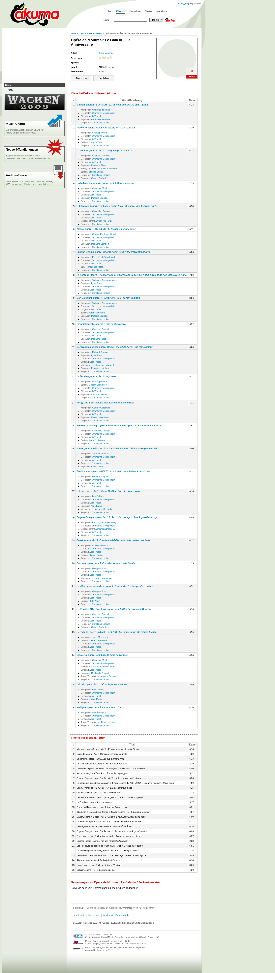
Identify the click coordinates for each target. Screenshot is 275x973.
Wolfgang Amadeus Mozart (105, 280)
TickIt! (192, 76)
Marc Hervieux (108, 722)
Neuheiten (135, 11)
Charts (148, 11)
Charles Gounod (100, 545)
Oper (82, 33)
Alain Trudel (95, 116)
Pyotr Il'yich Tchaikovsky (104, 257)
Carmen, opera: (106, 563)
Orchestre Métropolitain (103, 113)
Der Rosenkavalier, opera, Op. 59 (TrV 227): (114, 347)
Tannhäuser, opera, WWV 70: (113, 471)
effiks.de (80, 915)
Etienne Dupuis (96, 172)
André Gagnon (99, 712)
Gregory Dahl (95, 142)
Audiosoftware (16, 175)
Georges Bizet (99, 568)
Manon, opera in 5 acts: (117, 448)
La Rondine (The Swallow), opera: (114, 609)
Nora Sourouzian (103, 578)
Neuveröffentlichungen (22, 149)
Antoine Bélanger (109, 168)
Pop (110, 11)
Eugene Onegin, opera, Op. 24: (113, 252)
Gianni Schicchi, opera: (101, 324)
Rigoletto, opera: (106, 127)
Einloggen (183, 3)
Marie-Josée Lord (100, 417)
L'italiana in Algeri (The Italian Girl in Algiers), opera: (117, 206)
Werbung (108, 915)
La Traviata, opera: (96, 376)
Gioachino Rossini (101, 211)
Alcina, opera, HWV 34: (106, 229)
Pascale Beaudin (99, 198)
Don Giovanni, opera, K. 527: (108, 298)
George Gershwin (101, 407)
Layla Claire (97, 466)
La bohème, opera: (104, 150)
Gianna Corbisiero (100, 178)
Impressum (94, 915)
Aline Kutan (96, 506)
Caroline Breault (99, 394)
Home (74, 33)
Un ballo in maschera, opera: (105, 183)
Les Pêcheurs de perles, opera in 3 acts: (115, 586)
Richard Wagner (100, 476)
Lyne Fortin (96, 283)
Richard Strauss (100, 352)
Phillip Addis (94, 601)
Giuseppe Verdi (99, 132)
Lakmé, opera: (108, 491)
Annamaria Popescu (105, 529)
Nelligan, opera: (99, 707)
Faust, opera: (113, 540)
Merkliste (161, 11)
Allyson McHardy (103, 221)
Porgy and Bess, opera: (105, 402)
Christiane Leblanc (101, 122)
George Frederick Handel (104, 234)
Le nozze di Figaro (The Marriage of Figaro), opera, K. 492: (132, 275)
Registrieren (195, 3)
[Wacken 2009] (34, 109)
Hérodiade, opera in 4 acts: (117, 632)
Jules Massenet (94, 33)
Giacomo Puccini (100, 155)
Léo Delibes (98, 496)
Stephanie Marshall (104, 365)
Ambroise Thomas (101, 110)
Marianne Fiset (98, 165)
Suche (106, 20)
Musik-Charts (15, 123)
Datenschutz (122, 915)
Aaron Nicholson (97, 312)
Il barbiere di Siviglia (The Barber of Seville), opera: (119, 425)
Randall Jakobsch (94, 267)
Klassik (120, 11)
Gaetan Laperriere (98, 385)
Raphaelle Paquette (100, 119)
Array (10, 90)
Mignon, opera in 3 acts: (112, 104)
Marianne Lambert (100, 244)
